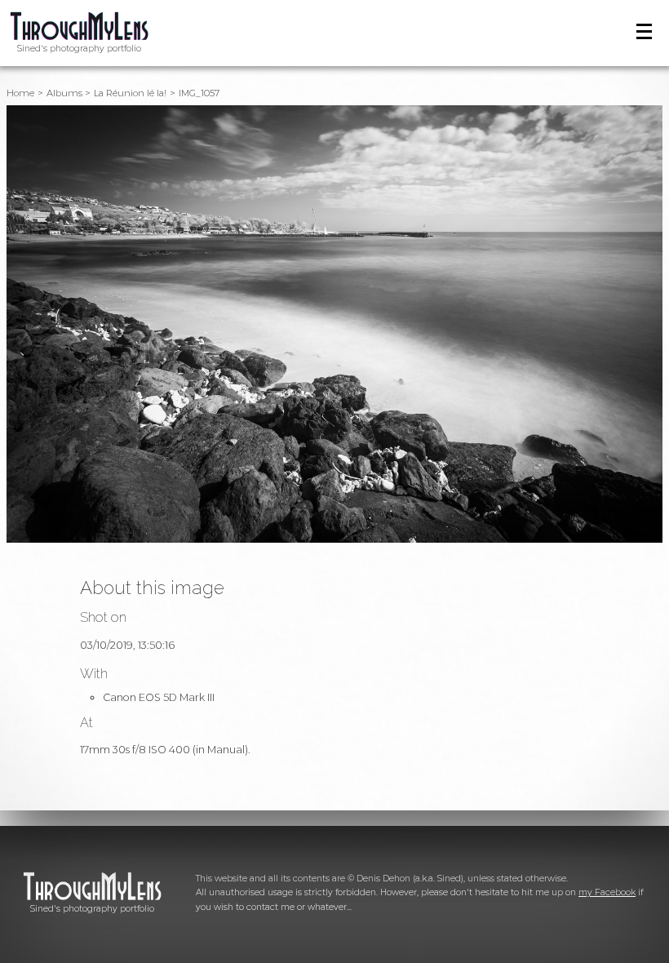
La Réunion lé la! (130, 93)
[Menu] (644, 31)
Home (20, 93)
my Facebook (607, 892)
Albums (64, 93)
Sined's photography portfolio (79, 48)
